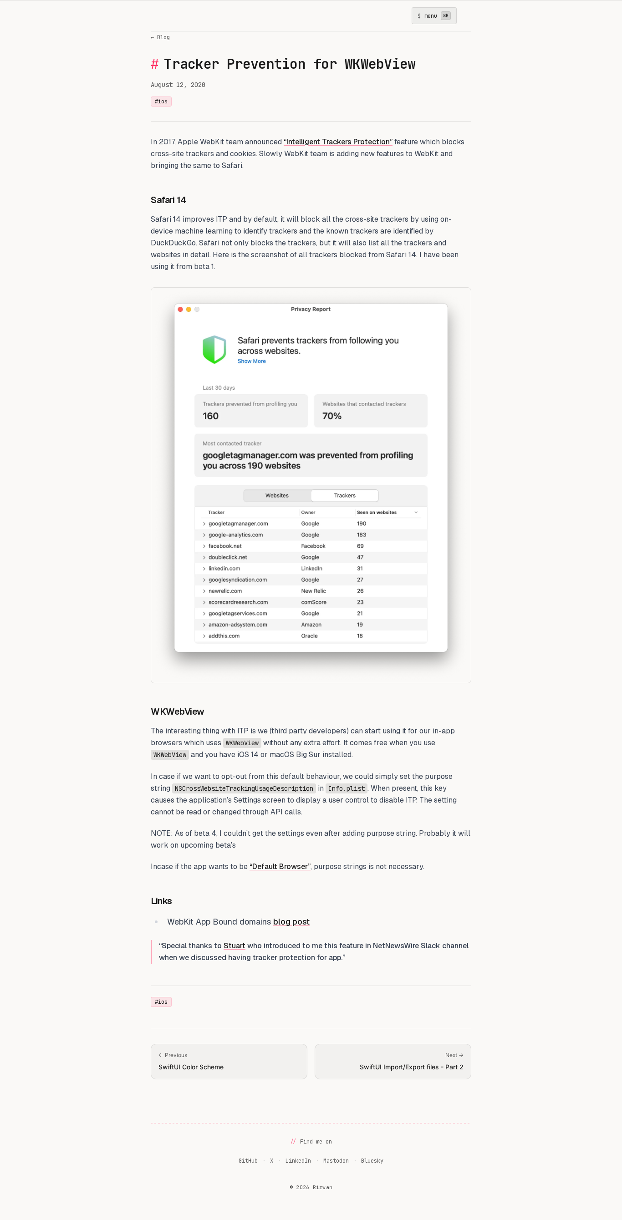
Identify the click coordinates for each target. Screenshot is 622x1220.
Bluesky (372, 1160)
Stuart (234, 946)
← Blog (160, 37)
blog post (291, 921)
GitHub (248, 1160)
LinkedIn (298, 1160)
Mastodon (336, 1160)
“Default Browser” (280, 866)
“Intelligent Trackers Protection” (338, 142)
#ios (161, 101)
